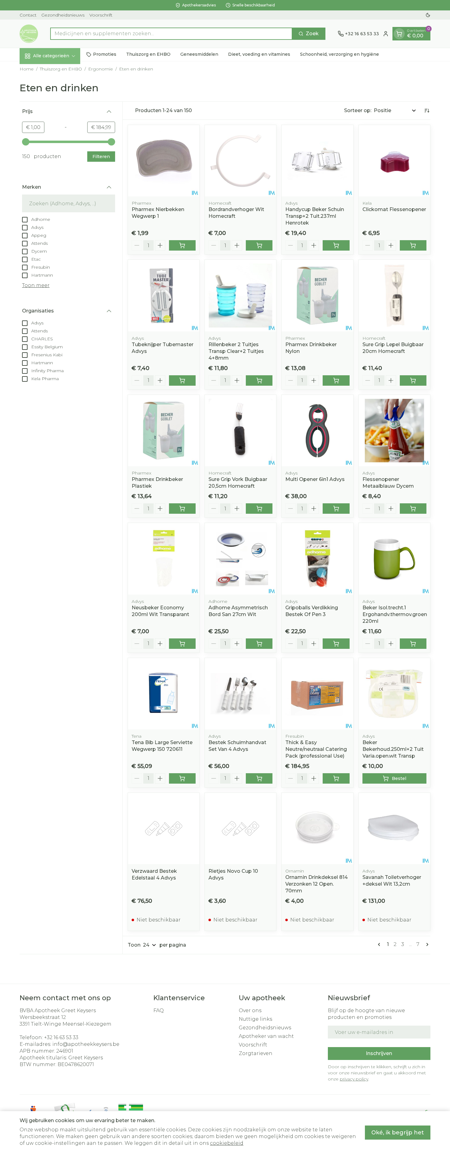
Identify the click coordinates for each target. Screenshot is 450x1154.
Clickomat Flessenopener (394, 209)
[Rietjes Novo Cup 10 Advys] (240, 828)
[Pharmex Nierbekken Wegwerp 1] (163, 160)
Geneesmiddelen (199, 54)
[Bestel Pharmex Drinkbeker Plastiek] (182, 508)
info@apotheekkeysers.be (85, 1044)
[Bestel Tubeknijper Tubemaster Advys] (182, 380)
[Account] (386, 34)
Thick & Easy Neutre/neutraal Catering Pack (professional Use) (316, 749)
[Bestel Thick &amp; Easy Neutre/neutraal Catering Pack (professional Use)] (336, 778)
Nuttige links (255, 1019)
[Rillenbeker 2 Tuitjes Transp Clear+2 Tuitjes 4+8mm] (240, 295)
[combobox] (171, 34)
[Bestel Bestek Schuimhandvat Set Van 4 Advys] (259, 778)
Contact (28, 15)
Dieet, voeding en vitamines (259, 54)
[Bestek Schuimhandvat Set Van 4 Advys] (240, 693)
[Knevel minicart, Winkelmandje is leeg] (399, 33)
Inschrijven (379, 1053)
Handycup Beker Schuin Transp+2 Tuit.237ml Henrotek (314, 216)
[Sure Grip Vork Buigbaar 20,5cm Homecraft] (240, 430)
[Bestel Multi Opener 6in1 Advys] (336, 508)
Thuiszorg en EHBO (148, 54)
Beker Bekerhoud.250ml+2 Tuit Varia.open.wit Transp (393, 749)
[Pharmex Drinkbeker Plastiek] (163, 430)
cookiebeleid (226, 1143)
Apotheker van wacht (266, 1036)
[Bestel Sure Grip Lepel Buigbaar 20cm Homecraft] (413, 380)
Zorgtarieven (255, 1053)
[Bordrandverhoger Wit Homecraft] (240, 160)
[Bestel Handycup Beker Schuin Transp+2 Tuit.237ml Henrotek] (336, 245)
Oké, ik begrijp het (397, 1132)
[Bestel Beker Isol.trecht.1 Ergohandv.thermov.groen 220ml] (413, 643)
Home (27, 69)
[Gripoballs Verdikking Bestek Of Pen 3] (317, 558)
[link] (380, 944)
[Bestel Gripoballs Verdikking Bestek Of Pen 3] (336, 643)
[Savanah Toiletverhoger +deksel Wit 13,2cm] (394, 828)
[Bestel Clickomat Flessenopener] (413, 245)
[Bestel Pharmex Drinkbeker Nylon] (336, 380)
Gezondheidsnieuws (62, 15)
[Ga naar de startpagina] (29, 34)
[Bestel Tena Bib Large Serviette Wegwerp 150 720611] (182, 778)
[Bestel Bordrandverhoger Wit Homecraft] (259, 245)
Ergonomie (100, 69)
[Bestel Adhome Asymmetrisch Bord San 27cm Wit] (259, 643)
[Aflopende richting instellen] (426, 110)
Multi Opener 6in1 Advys (315, 479)
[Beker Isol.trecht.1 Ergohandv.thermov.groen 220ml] (394, 558)
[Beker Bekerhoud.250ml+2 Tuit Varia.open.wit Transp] (394, 693)
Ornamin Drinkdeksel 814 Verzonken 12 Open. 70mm (316, 884)
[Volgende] (426, 944)
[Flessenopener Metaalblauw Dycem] (394, 430)
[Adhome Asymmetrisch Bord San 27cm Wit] (240, 558)
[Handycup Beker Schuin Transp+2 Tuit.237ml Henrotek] (317, 160)
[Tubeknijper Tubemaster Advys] (163, 295)
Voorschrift (100, 15)
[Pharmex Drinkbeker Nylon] (317, 295)
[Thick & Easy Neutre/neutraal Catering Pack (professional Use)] (317, 693)
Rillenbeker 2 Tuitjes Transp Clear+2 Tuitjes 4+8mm (236, 351)
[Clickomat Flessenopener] (394, 160)
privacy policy (354, 1079)
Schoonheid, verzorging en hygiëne (339, 54)
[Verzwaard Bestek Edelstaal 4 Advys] (163, 828)
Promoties (104, 54)
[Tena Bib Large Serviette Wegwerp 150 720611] (163, 693)
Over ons (250, 1010)
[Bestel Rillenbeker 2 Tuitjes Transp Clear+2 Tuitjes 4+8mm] (259, 380)
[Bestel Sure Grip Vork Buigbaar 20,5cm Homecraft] (259, 508)
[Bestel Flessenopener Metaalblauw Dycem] (413, 508)
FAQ (158, 1010)
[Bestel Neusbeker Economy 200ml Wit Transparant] (182, 643)
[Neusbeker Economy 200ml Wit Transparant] (163, 558)
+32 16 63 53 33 (61, 1037)
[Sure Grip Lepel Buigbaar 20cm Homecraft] (394, 295)
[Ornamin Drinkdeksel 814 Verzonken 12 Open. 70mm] (317, 828)
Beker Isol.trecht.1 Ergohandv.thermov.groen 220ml (394, 614)
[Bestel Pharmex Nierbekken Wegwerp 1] (182, 245)
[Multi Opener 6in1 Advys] (317, 430)
